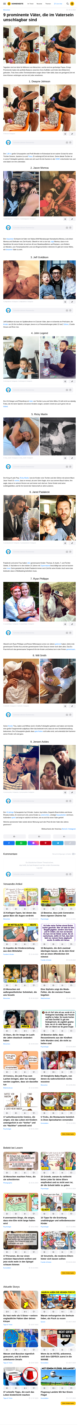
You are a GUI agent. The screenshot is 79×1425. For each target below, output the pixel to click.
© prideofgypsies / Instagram (11, 219)
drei (28, 563)
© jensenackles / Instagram (10, 792)
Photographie (7, 1183)
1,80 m (8, 154)
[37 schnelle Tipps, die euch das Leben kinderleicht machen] (20, 1376)
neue (9, 568)
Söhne (66, 324)
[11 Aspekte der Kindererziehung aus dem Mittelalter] (20, 933)
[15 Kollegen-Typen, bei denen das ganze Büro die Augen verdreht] (20, 897)
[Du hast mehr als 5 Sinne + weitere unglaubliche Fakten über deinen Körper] (20, 1300)
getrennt (58, 644)
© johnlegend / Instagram (10, 381)
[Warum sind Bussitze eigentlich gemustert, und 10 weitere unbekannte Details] (20, 1338)
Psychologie (45, 919)
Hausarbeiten (61, 815)
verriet (17, 480)
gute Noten (39, 731)
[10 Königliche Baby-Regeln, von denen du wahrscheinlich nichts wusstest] (58, 1060)
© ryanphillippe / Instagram (10, 624)
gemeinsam (70, 649)
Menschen (6, 10)
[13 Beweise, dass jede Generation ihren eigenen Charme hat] (58, 897)
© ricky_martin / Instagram (10, 458)
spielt (13, 817)
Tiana (30, 156)
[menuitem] (30, 3)
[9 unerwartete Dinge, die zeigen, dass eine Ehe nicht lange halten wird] (20, 1202)
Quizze (43, 1321)
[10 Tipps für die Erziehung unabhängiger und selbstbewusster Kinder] (58, 1202)
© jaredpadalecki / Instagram (11, 543)
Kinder (6, 324)
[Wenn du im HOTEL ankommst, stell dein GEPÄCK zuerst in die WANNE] (58, 1338)
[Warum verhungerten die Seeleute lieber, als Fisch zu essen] (58, 1300)
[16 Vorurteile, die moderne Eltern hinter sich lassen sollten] (58, 1240)
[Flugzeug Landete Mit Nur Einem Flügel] (58, 1376)
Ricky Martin (24, 478)
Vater (31, 401)
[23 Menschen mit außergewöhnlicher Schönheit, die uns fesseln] (20, 974)
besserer (9, 249)
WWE (58, 159)
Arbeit (5, 406)
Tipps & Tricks (7, 1324)
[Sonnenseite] (15, 4)
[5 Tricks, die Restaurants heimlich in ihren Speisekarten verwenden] (58, 1102)
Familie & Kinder (8, 954)
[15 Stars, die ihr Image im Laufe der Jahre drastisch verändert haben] (20, 1019)
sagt (52, 241)
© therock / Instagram (9, 133)
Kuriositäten (44, 1123)
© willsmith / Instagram (9, 706)
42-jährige (10, 812)
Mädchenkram (45, 998)
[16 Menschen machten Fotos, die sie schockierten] (20, 1161)
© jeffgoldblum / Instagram (10, 301)
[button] (14, 836)
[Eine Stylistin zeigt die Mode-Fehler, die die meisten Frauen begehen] (58, 974)
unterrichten (45, 815)
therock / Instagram (69, 829)
